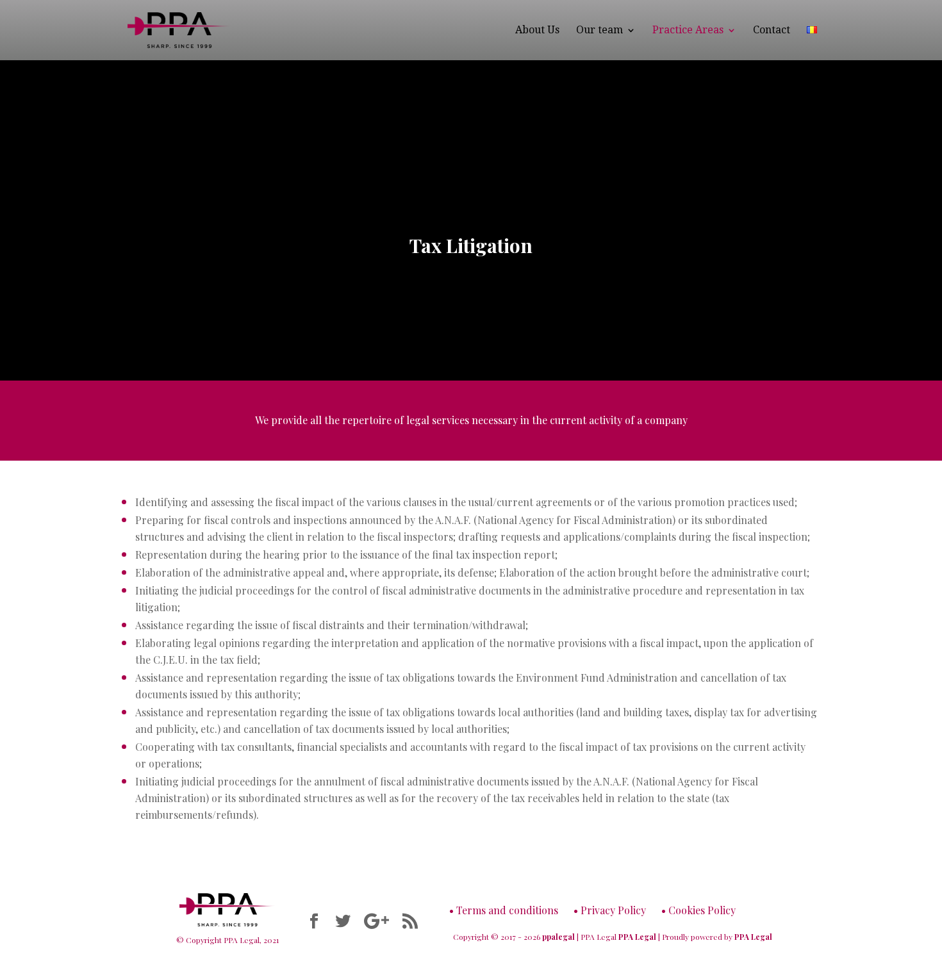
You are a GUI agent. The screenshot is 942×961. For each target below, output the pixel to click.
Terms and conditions (507, 910)
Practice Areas (687, 31)
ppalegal (558, 937)
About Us (537, 31)
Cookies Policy (702, 910)
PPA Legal (637, 937)
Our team (599, 31)
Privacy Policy (613, 910)
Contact (771, 31)
